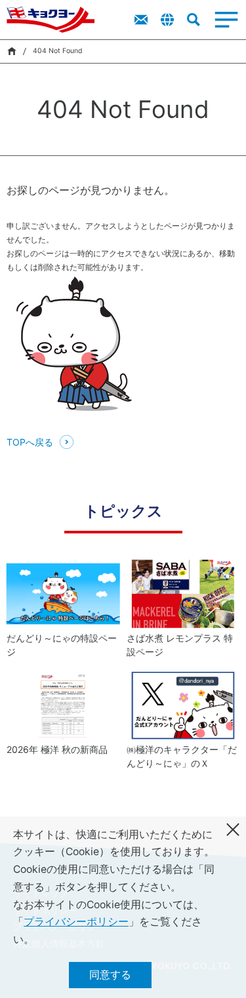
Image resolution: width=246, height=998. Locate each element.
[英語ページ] (167, 20)
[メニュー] (226, 20)
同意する (110, 975)
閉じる (233, 829)
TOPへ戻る (30, 442)
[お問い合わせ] (141, 20)
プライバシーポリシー (76, 921)
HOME (11, 51)
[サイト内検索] (193, 20)
